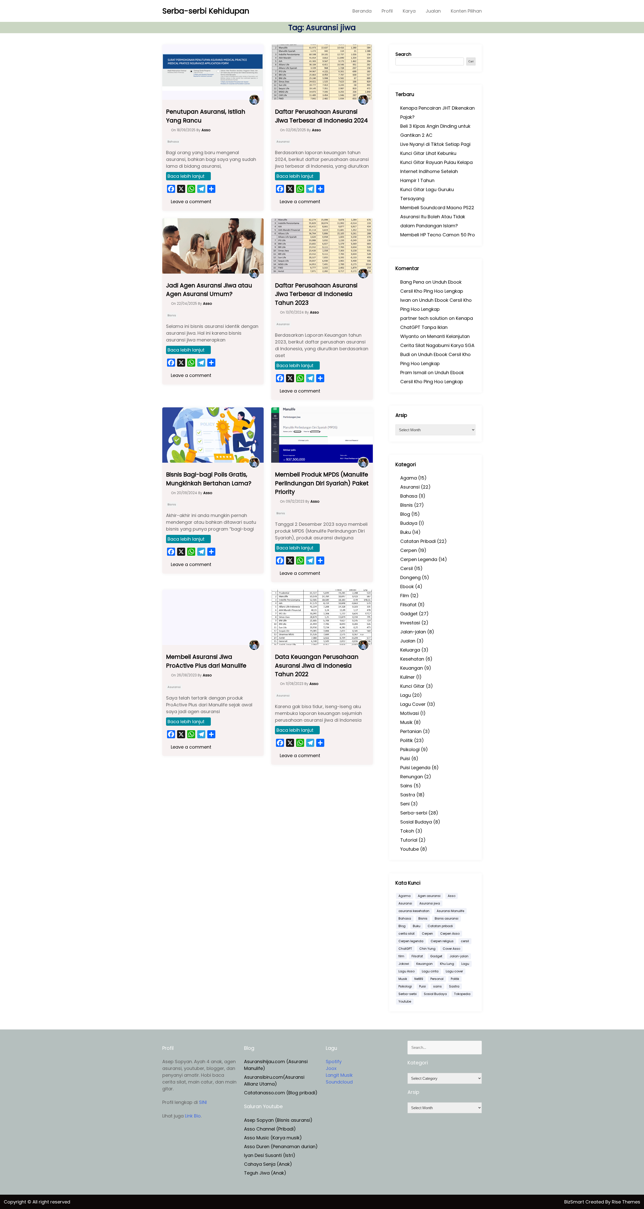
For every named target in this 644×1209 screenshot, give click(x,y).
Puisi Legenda (415, 767)
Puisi (405, 758)
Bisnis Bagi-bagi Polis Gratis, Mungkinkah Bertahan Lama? (208, 478)
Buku (405, 532)
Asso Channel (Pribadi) (270, 1129)
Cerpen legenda (410, 941)
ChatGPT (405, 948)
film (401, 956)
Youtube (409, 849)
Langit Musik (339, 1075)
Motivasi (409, 713)
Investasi (410, 623)
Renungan (411, 776)
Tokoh (407, 831)
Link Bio (193, 1116)
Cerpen (408, 550)
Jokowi (403, 964)
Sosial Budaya (416, 822)
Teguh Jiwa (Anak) (265, 1173)
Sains (406, 786)
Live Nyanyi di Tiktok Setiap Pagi (435, 144)
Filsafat (408, 604)
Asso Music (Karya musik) (273, 1138)
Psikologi (410, 749)
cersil (465, 941)
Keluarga (410, 650)
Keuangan (411, 668)
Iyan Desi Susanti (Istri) (269, 1155)
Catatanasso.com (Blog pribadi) (280, 1093)
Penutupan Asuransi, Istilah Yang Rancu (205, 116)
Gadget (409, 614)
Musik (406, 722)
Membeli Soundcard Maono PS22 (437, 207)
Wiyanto (409, 336)
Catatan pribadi (440, 926)
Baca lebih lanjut (186, 176)
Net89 (418, 979)
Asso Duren (256, 1146)
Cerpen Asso (450, 933)
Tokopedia (462, 994)
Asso (451, 896)
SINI (203, 1102)
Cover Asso (451, 948)
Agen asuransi (429, 896)
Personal (437, 979)
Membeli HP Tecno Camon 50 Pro (437, 235)
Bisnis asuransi (446, 918)
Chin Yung (427, 948)
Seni (405, 804)
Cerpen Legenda (418, 559)
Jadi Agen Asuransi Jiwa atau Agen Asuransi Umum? (209, 289)
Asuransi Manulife (450, 911)
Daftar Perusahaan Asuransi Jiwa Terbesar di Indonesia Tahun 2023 (316, 294)
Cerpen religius (442, 941)
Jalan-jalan (413, 632)
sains (437, 986)
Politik (406, 740)
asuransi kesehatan (413, 911)
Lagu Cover (413, 704)
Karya (409, 11)
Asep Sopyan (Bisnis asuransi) (278, 1120)
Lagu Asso (406, 971)
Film (404, 595)
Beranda (362, 11)
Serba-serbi (413, 813)
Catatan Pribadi (418, 541)
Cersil (406, 568)
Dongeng (410, 577)
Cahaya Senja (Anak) (268, 1164)
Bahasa (173, 142)
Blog (405, 514)
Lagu (405, 695)
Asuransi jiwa (429, 903)
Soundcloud (339, 1082)
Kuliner (407, 677)
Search (403, 54)
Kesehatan (412, 659)
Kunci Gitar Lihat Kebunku (428, 153)
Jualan (433, 11)
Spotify (334, 1061)
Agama (408, 478)
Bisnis (172, 315)
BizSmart (574, 1202)
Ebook (407, 586)
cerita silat (406, 933)
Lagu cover (454, 971)
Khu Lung (447, 964)
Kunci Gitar (412, 686)
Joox (331, 1068)
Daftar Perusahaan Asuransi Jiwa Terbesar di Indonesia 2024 (321, 116)
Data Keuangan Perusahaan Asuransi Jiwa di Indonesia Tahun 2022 (316, 665)
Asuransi (283, 142)
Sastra (407, 795)
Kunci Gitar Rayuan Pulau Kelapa (436, 162)
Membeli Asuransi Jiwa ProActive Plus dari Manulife (206, 661)
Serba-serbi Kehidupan (205, 11)
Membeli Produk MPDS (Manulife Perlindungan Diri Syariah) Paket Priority (322, 483)
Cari (470, 61)
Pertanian (411, 731)
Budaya (408, 523)
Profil (387, 11)
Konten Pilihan (466, 11)
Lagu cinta (430, 971)
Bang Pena (412, 282)
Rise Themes (626, 1202)
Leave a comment (190, 201)
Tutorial (408, 840)
